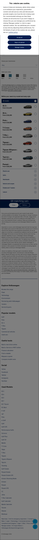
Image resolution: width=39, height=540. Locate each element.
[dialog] (19, 270)
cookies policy (13, 32)
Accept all (19, 37)
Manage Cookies (19, 47)
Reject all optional (19, 42)
